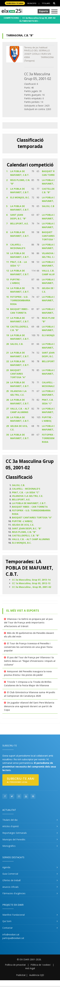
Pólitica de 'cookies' (41, 964)
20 (7, 343)
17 (7, 317)
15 (7, 296)
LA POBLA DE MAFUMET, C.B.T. (29, 503)
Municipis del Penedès (13, 839)
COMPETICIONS (11, 18)
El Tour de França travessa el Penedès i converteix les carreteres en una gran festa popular (28, 647)
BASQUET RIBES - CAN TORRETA (30, 506)
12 (7, 270)
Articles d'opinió (10, 826)
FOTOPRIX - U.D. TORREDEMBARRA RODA (20, 300)
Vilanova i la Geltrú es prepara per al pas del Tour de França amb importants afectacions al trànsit (28, 622)
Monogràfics (9, 845)
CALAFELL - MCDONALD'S (26, 488)
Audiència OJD (36, 975)
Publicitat (21, 975)
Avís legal (30, 968)
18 (7, 326)
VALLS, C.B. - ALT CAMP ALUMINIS (31, 539)
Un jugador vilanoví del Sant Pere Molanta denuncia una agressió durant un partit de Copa (29, 706)
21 (7, 352)
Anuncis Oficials (10, 886)
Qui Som (6, 921)
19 (7, 335)
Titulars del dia (9, 819)
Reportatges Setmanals (14, 832)
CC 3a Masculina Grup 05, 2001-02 (38, 18)
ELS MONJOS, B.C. (20, 197)
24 (7, 382)
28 (7, 417)
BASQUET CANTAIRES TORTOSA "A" (49, 236)
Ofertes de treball (11, 880)
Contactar (7, 927)
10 (7, 253)
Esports (43, 11)
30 (7, 434)
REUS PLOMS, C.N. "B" (24, 531)
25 (7, 391)
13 (7, 279)
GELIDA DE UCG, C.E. (23, 524)
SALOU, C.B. (48, 206)
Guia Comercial (10, 873)
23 (7, 370)
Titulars (46, 3)
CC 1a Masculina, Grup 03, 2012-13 (31, 583)
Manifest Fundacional (13, 914)
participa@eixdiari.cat (13, 938)
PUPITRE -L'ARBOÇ (22, 521)
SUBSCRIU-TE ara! (14, 3)
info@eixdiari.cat (10, 934)
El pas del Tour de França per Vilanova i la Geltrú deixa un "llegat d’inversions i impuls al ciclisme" (29, 661)
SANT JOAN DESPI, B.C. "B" (26, 528)
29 (7, 425)
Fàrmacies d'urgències (13, 893)
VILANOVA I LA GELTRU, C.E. (27, 495)
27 (7, 408)
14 (7, 288)
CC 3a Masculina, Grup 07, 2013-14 (31, 579)
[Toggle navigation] (54, 11)
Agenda (6, 867)
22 (7, 361)
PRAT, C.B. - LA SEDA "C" (25, 492)
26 (7, 399)
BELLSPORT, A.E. (19, 223)
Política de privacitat (15, 964)
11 (7, 261)
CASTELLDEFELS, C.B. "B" (25, 535)
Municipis (31, 3)
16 (7, 309)
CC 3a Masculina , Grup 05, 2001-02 (31, 586)
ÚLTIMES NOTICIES (28, 21)
